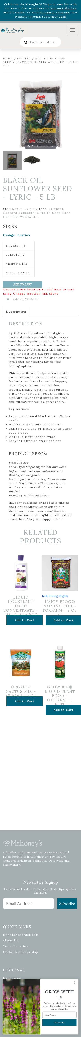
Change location (16, 235)
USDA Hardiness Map (20, 952)
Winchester (29, 217)
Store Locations (16, 946)
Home (8, 58)
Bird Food (44, 58)
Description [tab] (16, 311)
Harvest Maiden (63, 8)
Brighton (56, 208)
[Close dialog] (75, 982)
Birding (24, 58)
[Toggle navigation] (72, 30)
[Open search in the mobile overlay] (40, 42)
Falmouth (27, 213)
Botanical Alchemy (54, 12)
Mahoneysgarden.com (21, 935)
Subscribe (67, 903)
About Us (10, 940)
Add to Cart (22, 284)
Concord (10, 213)
